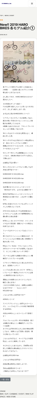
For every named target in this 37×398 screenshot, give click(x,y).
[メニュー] (32, 3)
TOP (1, 15)
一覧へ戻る (5, 379)
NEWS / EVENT (9, 15)
